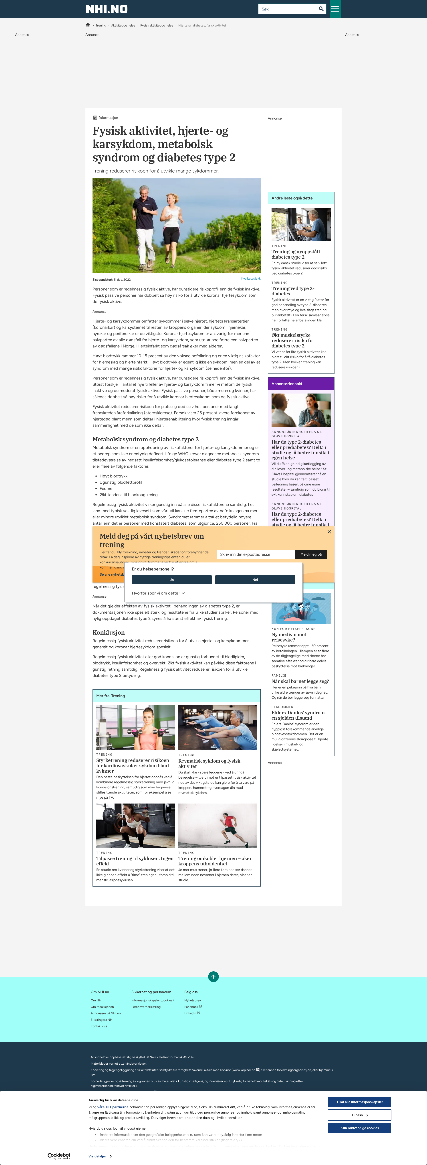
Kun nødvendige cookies (359, 1128)
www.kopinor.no (244, 1070)
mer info (106, 1146)
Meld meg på (311, 554)
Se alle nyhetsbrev (114, 574)
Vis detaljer (97, 1156)
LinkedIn (190, 1013)
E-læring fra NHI (102, 1020)
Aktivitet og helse (123, 25)
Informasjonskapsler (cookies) (152, 1000)
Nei (255, 580)
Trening (101, 25)
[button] (335, 9)
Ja (172, 580)
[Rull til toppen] (213, 976)
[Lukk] (329, 531)
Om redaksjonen (102, 1007)
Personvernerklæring (146, 1007)
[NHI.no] (88, 25)
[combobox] (283, 9)
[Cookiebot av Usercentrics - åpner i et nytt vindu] (59, 1156)
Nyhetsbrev (192, 1000)
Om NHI (96, 1000)
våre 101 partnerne (112, 1107)
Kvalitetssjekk (251, 278)
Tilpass (357, 1115)
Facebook (191, 1007)
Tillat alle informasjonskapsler (359, 1102)
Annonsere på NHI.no (106, 1013)
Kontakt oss (99, 1026)
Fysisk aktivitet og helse (156, 25)
